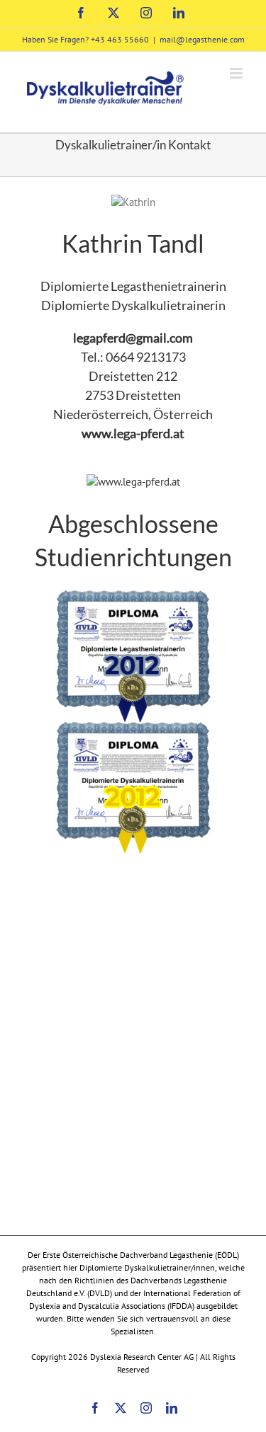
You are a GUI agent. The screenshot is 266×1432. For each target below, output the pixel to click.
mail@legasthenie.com (202, 39)
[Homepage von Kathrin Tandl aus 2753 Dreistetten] (133, 481)
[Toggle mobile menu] (237, 73)
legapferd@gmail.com (133, 337)
